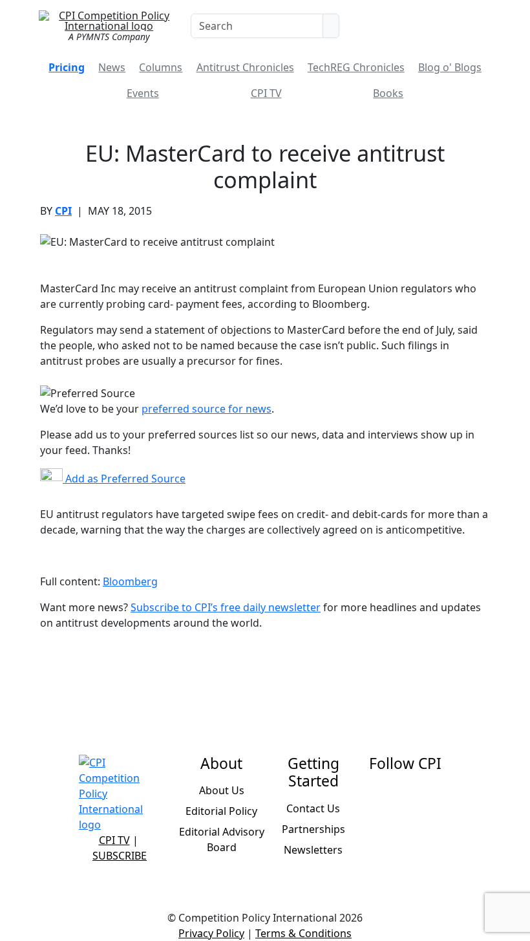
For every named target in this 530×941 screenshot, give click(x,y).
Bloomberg (130, 581)
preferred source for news (206, 409)
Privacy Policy (211, 933)
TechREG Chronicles (356, 67)
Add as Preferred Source (124, 478)
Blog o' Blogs (450, 67)
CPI (63, 211)
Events (143, 93)
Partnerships (313, 829)
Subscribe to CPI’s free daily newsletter (226, 607)
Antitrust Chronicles (245, 67)
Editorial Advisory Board (221, 839)
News (111, 67)
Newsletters (313, 850)
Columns (160, 67)
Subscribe (119, 856)
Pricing (66, 67)
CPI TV (266, 93)
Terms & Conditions (303, 933)
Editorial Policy (221, 811)
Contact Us (313, 808)
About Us (221, 790)
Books (388, 93)
